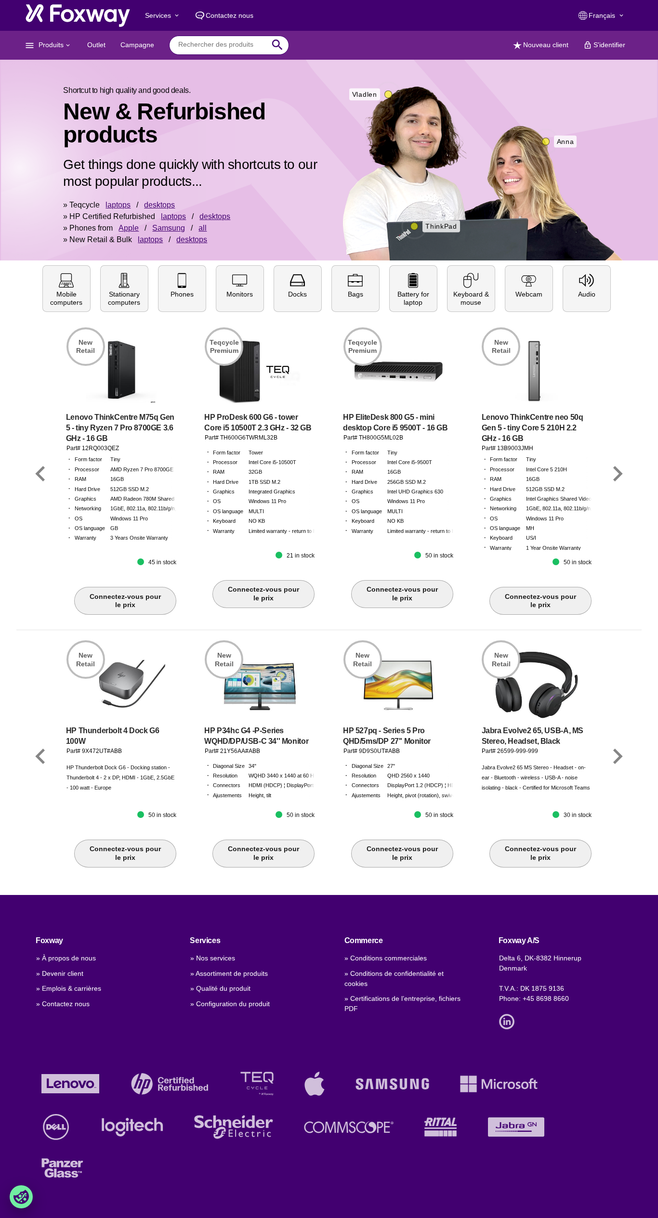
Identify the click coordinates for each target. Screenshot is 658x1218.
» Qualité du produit (220, 988)
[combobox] (221, 45)
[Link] (40, 473)
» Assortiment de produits (229, 973)
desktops (159, 205)
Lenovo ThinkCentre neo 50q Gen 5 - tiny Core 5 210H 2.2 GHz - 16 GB (532, 427)
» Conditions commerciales (385, 958)
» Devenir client (59, 973)
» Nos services (212, 958)
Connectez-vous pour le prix (125, 601)
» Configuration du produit (230, 1004)
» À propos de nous (66, 958)
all (202, 228)
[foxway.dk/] (78, 15)
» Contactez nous (63, 1004)
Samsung (168, 228)
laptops (118, 205)
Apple (128, 228)
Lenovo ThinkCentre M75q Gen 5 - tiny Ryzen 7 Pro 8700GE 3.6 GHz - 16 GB (120, 427)
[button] (66, 288)
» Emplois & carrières (68, 988)
